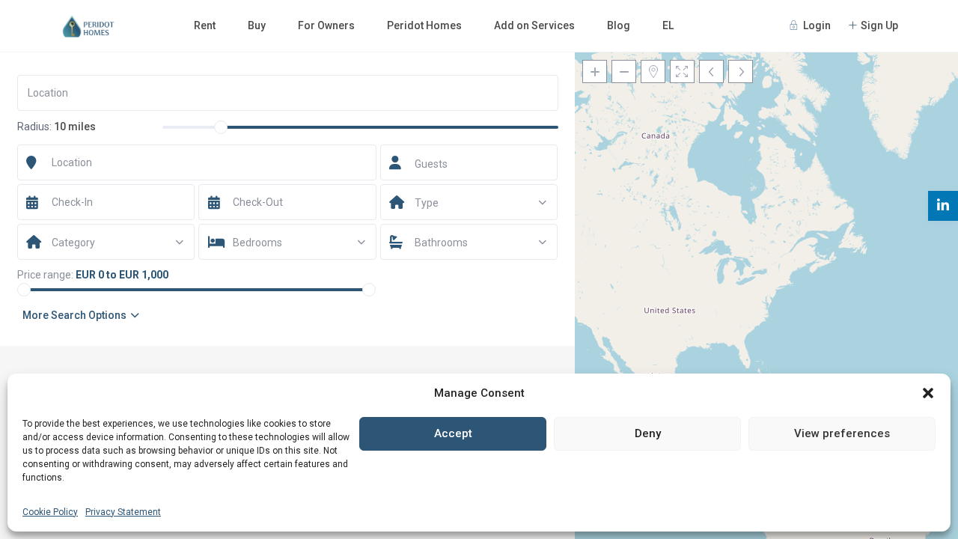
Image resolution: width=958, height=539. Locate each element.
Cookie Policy (50, 512)
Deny (648, 433)
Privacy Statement (123, 512)
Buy (257, 25)
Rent (205, 25)
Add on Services (534, 25)
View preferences (842, 433)
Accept (453, 433)
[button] (928, 393)
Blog (618, 25)
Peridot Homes (424, 25)
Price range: (45, 275)
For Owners (326, 25)
